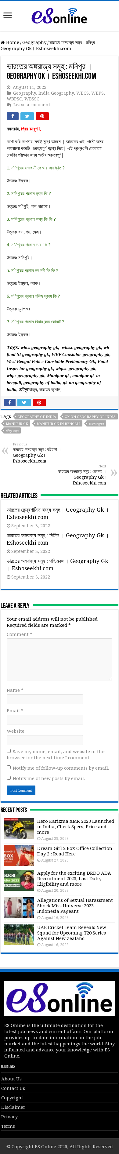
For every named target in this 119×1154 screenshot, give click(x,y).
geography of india (36, 416)
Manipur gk (17, 423)
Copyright (12, 1097)
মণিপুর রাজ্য (12, 430)
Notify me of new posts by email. (49, 778)
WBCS (82, 93)
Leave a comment (31, 104)
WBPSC (14, 99)
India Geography (56, 93)
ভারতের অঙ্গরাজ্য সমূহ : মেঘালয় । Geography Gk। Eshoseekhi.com (82, 475)
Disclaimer (13, 1107)
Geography (34, 42)
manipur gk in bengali (58, 423)
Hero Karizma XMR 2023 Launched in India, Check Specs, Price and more (75, 826)
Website (15, 731)
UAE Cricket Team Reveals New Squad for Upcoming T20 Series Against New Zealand (71, 932)
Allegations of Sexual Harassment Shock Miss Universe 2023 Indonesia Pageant (75, 905)
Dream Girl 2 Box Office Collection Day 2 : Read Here (74, 851)
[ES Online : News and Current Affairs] (59, 15)
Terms (8, 1126)
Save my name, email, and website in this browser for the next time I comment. (56, 754)
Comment (19, 634)
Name (15, 690)
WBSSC (31, 99)
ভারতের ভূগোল (96, 423)
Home (12, 42)
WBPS (97, 93)
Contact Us (13, 1088)
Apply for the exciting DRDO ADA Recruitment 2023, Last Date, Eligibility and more (74, 878)
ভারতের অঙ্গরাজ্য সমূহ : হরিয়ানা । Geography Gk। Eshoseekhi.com (37, 453)
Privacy (9, 1116)
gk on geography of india (90, 416)
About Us (11, 1079)
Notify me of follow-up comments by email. (61, 768)
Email (15, 710)
